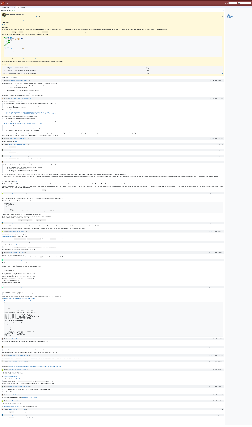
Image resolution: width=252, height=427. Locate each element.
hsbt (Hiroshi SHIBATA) (14, 361)
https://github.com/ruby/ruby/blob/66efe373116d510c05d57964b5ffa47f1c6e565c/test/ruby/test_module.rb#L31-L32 (31, 113)
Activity (8, 7)
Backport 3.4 (229, 14)
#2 (213, 98)
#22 (213, 400)
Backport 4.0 (229, 15)
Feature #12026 (12, 68)
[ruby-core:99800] (219, 347)
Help (7, 0)
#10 (213, 231)
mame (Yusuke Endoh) (14, 193)
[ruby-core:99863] (219, 400)
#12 (213, 252)
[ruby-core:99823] (219, 355)
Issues (18, 7)
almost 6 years (36, 16)
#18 (213, 361)
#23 (222, 409)
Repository (23, 7)
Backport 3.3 (229, 12)
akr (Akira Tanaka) (13, 260)
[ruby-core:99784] (219, 338)
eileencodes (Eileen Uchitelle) (16, 16)
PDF (220, 423)
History (3, 77)
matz (228, 18)
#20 (213, 386)
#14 (213, 287)
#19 (213, 369)
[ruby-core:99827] (219, 361)
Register (250, 0)
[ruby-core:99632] (219, 162)
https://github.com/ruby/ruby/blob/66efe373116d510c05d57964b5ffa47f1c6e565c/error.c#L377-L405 (24, 123)
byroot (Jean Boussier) (14, 223)
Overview (4, 7)
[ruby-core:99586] (219, 138)
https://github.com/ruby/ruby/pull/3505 (31, 397)
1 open (12, 64)
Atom (223, 423)
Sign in (247, 0)
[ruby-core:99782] (219, 287)
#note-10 (18, 244)
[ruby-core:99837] (219, 394)
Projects (4, 0)
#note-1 (21, 101)
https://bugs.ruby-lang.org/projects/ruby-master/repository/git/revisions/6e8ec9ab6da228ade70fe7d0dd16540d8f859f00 (34, 366)
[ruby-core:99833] (219, 369)
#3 (213, 138)
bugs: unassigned (230, 16)
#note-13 (16, 290)
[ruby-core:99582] (6, 24)
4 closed (16, 64)
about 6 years (24, 16)
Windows (228, 21)
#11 (213, 242)
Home (1, 0)
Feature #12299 (12, 70)
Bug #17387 (11, 71)
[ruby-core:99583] (219, 80)
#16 (213, 347)
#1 (213, 80)
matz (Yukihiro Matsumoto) (15, 338)
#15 (213, 338)
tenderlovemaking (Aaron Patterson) (17, 98)
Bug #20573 (11, 73)
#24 (222, 415)
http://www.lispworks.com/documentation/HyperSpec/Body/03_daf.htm (18, 300)
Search (226, 3)
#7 (213, 162)
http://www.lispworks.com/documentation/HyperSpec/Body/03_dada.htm (19, 298)
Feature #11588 (12, 67)
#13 (213, 260)
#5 (222, 150)
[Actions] (222, 67)
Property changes (13, 77)
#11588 (15, 141)
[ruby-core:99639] (219, 223)
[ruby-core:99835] (219, 386)
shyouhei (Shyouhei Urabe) (15, 138)
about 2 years (22, 415)
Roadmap (13, 7)
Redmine (122, 426)
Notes (7, 77)
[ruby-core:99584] (219, 98)
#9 (213, 223)
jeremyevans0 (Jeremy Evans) (15, 80)
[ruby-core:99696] (219, 252)
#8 (213, 193)
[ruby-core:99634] (219, 193)
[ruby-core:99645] (219, 231)
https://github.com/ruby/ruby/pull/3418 (32, 58)
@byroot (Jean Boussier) (7, 236)
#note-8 (18, 378)
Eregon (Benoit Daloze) (14, 409)
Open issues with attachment (232, 20)
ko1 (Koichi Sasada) (13, 252)
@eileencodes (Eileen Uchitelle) (10, 376)
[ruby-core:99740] (219, 260)
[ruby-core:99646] (219, 242)
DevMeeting (229, 17)
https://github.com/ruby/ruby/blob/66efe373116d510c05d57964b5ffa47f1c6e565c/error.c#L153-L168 (27, 112)
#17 (213, 355)
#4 (222, 144)
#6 (222, 156)
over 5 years (22, 409)
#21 (213, 394)
